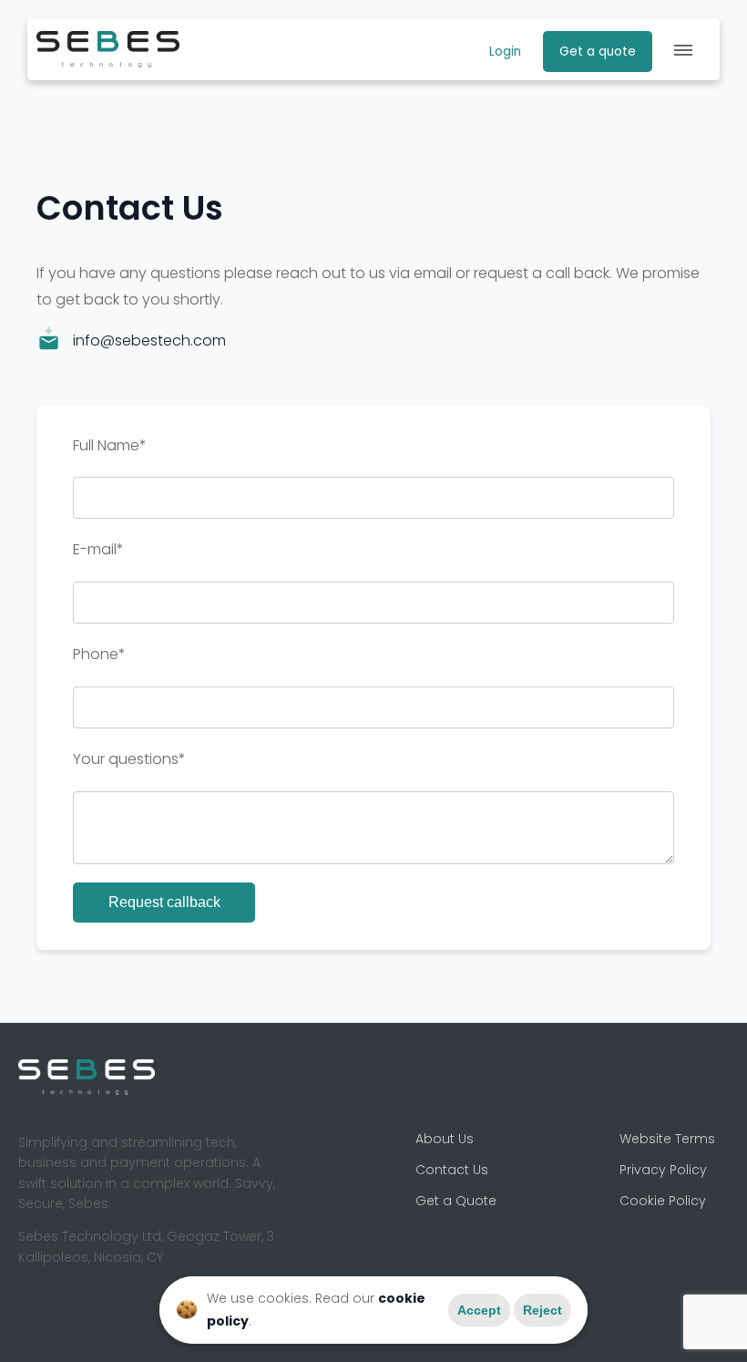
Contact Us (451, 1170)
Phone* (99, 654)
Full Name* (110, 445)
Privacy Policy (663, 1170)
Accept (479, 1310)
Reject (542, 1310)
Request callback (164, 902)
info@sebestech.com (149, 340)
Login (505, 51)
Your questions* (129, 758)
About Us (444, 1139)
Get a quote (597, 51)
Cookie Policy (662, 1201)
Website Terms (667, 1139)
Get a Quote (455, 1201)
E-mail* (98, 549)
